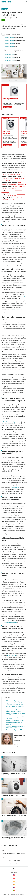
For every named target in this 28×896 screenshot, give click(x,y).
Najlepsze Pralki (14, 37)
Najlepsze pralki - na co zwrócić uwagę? (15, 707)
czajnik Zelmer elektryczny (9, 853)
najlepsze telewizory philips (7, 850)
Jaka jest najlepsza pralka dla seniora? (14, 723)
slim (23, 296)
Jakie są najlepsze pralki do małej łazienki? (15, 714)
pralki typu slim (15, 487)
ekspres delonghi (21, 853)
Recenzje (5, 5)
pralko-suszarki (17, 309)
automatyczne (11, 655)
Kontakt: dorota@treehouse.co (19, 745)
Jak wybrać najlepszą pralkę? (14, 700)
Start (14, 868)
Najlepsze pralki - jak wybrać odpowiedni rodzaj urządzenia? (15, 703)
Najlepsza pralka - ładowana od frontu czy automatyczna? (15, 710)
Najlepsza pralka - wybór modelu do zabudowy (16, 717)
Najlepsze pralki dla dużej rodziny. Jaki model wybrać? (15, 727)
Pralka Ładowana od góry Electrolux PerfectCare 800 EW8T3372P (13, 178)
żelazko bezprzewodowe (21, 850)
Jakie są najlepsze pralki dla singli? (15, 720)
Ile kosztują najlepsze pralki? (14, 730)
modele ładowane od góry (10, 622)
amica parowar (22, 857)
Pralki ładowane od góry (8, 421)
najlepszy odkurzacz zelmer (14, 860)
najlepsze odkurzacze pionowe (9, 857)
